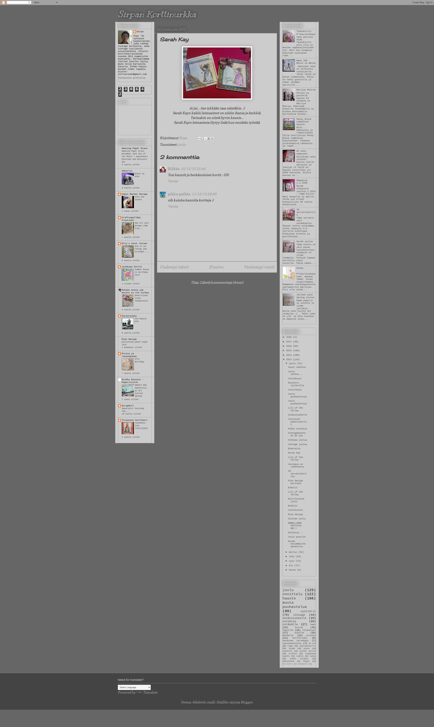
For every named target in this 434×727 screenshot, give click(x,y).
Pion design (295, 514)
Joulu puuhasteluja (297, 395)
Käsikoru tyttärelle (296, 384)
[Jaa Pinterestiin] (212, 138)
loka (292, 556)
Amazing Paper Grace (134, 148)
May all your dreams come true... (142, 226)
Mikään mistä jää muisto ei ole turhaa (135, 291)
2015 (289, 350)
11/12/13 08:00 (204, 194)
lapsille (288, 630)
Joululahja (295, 390)
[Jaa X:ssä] (205, 138)
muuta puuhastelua (295, 605)
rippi (290, 646)
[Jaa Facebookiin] (209, 138)
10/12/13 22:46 (192, 169)
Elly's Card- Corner (134, 243)
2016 (289, 346)
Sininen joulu (297, 518)
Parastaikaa (129, 316)
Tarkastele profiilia (131, 78)
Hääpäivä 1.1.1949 (302, 181)
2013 (289, 359)
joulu (182, 145)
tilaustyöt (309, 630)
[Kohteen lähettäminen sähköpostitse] (199, 138)
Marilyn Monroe (306, 90)
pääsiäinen (288, 661)
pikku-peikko (179, 194)
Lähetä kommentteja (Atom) (221, 282)
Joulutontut (295, 510)
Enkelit (293, 487)
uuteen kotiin (308, 651)
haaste (289, 598)
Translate (150, 692)
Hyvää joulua (305, 241)
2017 (289, 342)
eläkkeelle (303, 664)
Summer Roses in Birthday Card (142, 272)
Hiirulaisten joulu (296, 500)
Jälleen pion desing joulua (305, 296)
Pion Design (129, 339)
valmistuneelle (294, 618)
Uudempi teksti (174, 267)
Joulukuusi (295, 378)
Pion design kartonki (295, 482)
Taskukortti (304, 31)
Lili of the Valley (295, 409)
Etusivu (216, 267)
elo (291, 565)
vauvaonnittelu (292, 643)
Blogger (247, 702)
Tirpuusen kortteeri (134, 420)
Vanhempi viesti (259, 267)
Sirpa (140, 31)
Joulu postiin (297, 537)
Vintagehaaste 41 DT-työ (297, 434)
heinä (293, 570)
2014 (289, 355)
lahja (313, 656)
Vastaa (173, 181)
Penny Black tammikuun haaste (304, 122)
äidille (299, 632)
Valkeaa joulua (297, 440)
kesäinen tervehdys (296, 640)
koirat (299, 627)
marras (293, 552)
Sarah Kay (294, 453)
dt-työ (312, 643)
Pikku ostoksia (297, 429)
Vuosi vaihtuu (297, 367)
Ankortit (127, 171)
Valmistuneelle (297, 415)
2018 (289, 337)
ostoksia (289, 621)
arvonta (311, 635)
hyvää (292, 648)
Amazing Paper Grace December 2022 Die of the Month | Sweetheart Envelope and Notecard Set (135, 156)
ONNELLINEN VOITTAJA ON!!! (295, 526)
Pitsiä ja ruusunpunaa (129, 355)
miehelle (288, 635)
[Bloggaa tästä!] (202, 138)
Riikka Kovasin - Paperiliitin (132, 381)
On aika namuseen (302, 152)
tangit (306, 661)
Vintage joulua (297, 444)
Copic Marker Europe (134, 194)
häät (313, 624)
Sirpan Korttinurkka (157, 14)
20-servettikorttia (306, 212)
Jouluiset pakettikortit (297, 422)
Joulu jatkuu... (295, 373)
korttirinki (299, 638)
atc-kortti (288, 664)
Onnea (300, 268)
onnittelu (292, 594)
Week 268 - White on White (306, 62)
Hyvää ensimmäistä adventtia (296, 544)
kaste (307, 648)
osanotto (287, 651)
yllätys (293, 654)
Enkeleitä (294, 448)
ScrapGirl (128, 405)
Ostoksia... (295, 532)
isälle (299, 656)
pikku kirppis (299, 659)
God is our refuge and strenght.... (142, 249)
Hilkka (173, 169)
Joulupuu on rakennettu (296, 465)
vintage (299, 615)
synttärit (308, 611)
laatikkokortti (307, 646)
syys (292, 561)
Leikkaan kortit (132, 267)
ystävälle (290, 624)
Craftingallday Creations (131, 219)
